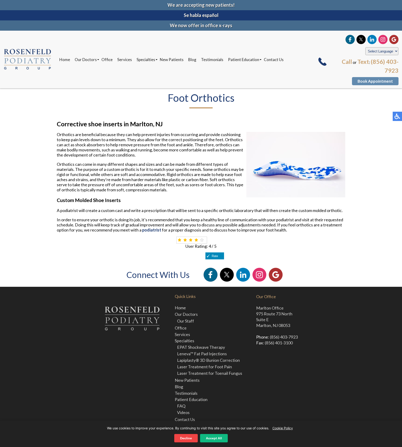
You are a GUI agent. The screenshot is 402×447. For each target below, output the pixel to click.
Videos (183, 412)
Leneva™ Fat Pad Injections (202, 353)
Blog (192, 59)
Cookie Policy (282, 428)
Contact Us (274, 59)
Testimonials (212, 59)
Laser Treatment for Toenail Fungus (209, 373)
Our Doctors (86, 59)
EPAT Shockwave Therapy (201, 347)
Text (363, 61)
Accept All (214, 438)
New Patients (172, 59)
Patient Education (243, 59)
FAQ (181, 405)
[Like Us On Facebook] (350, 39)
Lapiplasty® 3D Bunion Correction (208, 360)
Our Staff (185, 320)
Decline (186, 438)
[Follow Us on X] (361, 39)
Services (124, 59)
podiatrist (151, 229)
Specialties (146, 59)
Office (107, 59)
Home (64, 59)
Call (347, 61)
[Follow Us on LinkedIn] (372, 39)
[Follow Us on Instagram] (383, 39)
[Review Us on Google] (394, 39)
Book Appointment (375, 81)
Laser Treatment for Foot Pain (204, 366)
